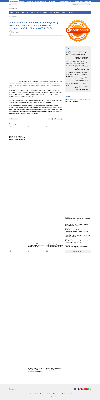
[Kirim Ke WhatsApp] (61, 119)
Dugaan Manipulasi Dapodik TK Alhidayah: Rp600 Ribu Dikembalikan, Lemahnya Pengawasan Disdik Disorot (36, 370)
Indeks (14, 4)
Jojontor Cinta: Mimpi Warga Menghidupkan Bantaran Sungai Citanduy (76, 224)
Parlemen (56, 12)
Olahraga (32, 12)
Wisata (45, 12)
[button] (89, 4)
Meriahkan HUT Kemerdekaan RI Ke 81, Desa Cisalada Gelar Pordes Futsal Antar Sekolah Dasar (81, 79)
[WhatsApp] (89, 389)
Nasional (18, 12)
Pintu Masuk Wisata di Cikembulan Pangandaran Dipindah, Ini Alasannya (77, 236)
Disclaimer (65, 394)
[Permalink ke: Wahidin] (10, 31)
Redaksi (30, 394)
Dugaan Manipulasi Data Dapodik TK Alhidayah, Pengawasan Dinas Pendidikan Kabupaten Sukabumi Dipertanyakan (82, 58)
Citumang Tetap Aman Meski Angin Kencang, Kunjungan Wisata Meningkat (76, 247)
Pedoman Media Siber (46, 394)
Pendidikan (25, 12)
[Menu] (10, 4)
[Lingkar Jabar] (13, 8)
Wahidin (14, 31)
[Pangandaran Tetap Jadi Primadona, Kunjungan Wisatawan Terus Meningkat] (78, 157)
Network (71, 12)
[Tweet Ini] (52, 119)
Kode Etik (36, 394)
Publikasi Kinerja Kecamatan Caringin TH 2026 (53, 369)
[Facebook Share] (49, 119)
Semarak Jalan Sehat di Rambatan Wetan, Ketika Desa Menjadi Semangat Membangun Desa (36, 245)
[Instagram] (83, 389)
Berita (11, 12)
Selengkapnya (77, 251)
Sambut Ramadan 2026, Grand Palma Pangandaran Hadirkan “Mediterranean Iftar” (77, 230)
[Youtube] (86, 389)
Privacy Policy (56, 394)
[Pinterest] (80, 389)
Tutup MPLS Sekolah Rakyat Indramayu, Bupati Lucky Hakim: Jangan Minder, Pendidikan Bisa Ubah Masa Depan (82, 68)
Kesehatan (63, 12)
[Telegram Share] (58, 119)
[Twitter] (78, 389)
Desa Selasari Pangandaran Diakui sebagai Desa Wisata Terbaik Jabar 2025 (76, 241)
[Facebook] (75, 389)
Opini (50, 12)
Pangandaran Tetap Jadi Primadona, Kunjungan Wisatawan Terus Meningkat (77, 219)
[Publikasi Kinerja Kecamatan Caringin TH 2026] (54, 308)
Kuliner (39, 12)
